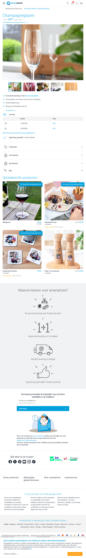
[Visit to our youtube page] (24, 461)
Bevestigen (23, 409)
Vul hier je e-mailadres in (27, 401)
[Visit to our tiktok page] (34, 461)
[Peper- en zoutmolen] (64, 249)
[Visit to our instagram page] (29, 461)
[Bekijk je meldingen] (77, 3)
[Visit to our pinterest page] (19, 461)
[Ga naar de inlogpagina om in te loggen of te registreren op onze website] (72, 3)
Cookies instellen (10, 554)
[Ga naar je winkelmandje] (81, 3)
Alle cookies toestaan (75, 554)
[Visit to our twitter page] (15, 461)
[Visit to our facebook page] (10, 461)
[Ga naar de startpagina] (15, 3)
